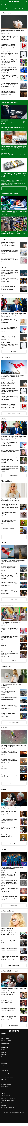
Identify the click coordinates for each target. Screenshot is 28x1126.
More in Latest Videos (13, 1025)
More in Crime (13, 843)
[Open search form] (26, 1)
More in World (14, 599)
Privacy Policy (4, 1063)
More (13, 188)
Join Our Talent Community (8, 1100)
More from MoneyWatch (13, 413)
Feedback (3, 1105)
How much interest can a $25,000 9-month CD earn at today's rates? (13, 184)
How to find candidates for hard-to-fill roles (12, 127)
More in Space (13, 905)
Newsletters (4, 1079)
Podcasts (3, 1082)
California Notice (5, 1065)
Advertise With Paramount (8, 1098)
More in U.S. (13, 351)
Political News (4, 1036)
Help (2, 1102)
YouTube (3, 1049)
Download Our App (6, 1084)
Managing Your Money (6, 9)
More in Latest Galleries (13, 965)
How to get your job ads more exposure (11, 129)
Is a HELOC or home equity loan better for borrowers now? (12, 152)
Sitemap (3, 1089)
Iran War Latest (5, 1038)
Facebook (3, 1052)
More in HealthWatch (13, 537)
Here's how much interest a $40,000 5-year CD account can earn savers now (13, 181)
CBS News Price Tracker (20, 9)
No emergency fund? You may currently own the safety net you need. (13, 155)
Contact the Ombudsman (7, 1107)
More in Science (13, 783)
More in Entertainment (13, 660)
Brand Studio (4, 1086)
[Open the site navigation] (5, 1)
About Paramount (5, 1095)
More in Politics (13, 475)
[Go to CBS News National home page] (14, 1)
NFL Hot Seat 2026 (6, 1040)
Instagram (3, 1054)
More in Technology (13, 722)
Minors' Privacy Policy (6, 1073)
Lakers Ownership (5, 1043)
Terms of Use (4, 1070)
